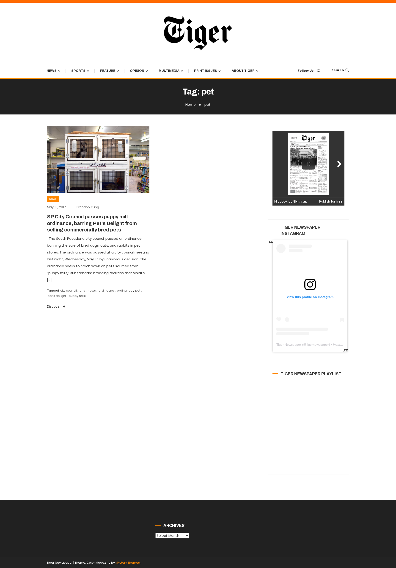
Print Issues (205, 70)
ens (82, 290)
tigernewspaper (317, 344)
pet (137, 290)
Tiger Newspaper (288, 344)
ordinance (124, 290)
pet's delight (57, 296)
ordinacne (106, 290)
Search (337, 70)
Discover (54, 306)
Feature (107, 70)
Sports (78, 70)
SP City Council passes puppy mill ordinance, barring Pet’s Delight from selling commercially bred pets (92, 223)
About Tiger (243, 70)
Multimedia (169, 70)
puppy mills (77, 296)
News (52, 70)
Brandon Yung (88, 207)
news (92, 290)
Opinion (137, 70)
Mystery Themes (128, 562)
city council (68, 290)
